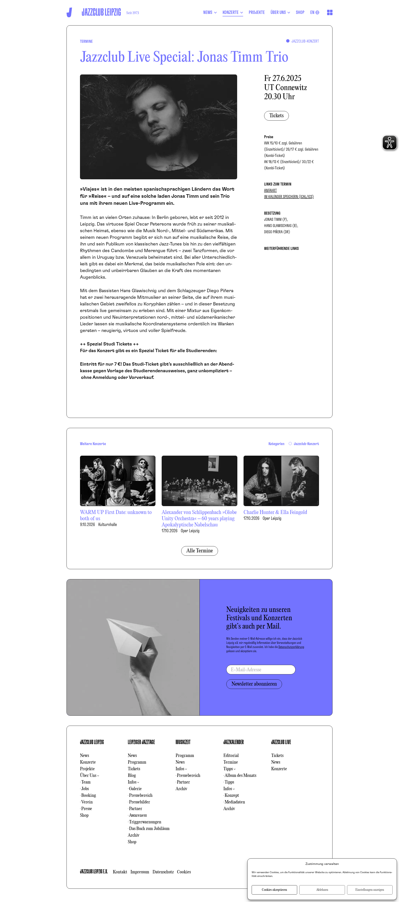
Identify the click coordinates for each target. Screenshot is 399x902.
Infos (132, 782)
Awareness (138, 815)
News (84, 755)
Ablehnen (322, 890)
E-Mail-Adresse (246, 670)
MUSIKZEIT (183, 742)
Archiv (133, 835)
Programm (137, 762)
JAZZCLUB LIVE (281, 742)
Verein (87, 802)
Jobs (85, 788)
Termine (230, 762)
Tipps (228, 769)
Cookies (184, 872)
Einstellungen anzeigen (369, 890)
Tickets (276, 116)
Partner (135, 808)
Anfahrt (270, 190)
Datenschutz (163, 872)
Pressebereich (141, 795)
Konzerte (88, 762)
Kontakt (120, 872)
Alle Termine (199, 551)
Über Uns (88, 775)
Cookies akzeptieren (274, 890)
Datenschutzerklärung (291, 647)
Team (86, 782)
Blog (132, 775)
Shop (84, 815)
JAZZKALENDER (233, 742)
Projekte (87, 769)
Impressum (140, 872)
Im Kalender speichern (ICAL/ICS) (289, 197)
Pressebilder (139, 802)
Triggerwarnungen (145, 822)
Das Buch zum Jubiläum (149, 828)
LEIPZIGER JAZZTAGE (141, 742)
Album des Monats (240, 775)
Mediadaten (235, 802)
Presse (86, 808)
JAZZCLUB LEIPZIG (92, 742)
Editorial (231, 755)
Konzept (232, 795)
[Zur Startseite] (69, 12)
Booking (88, 795)
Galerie (135, 788)
